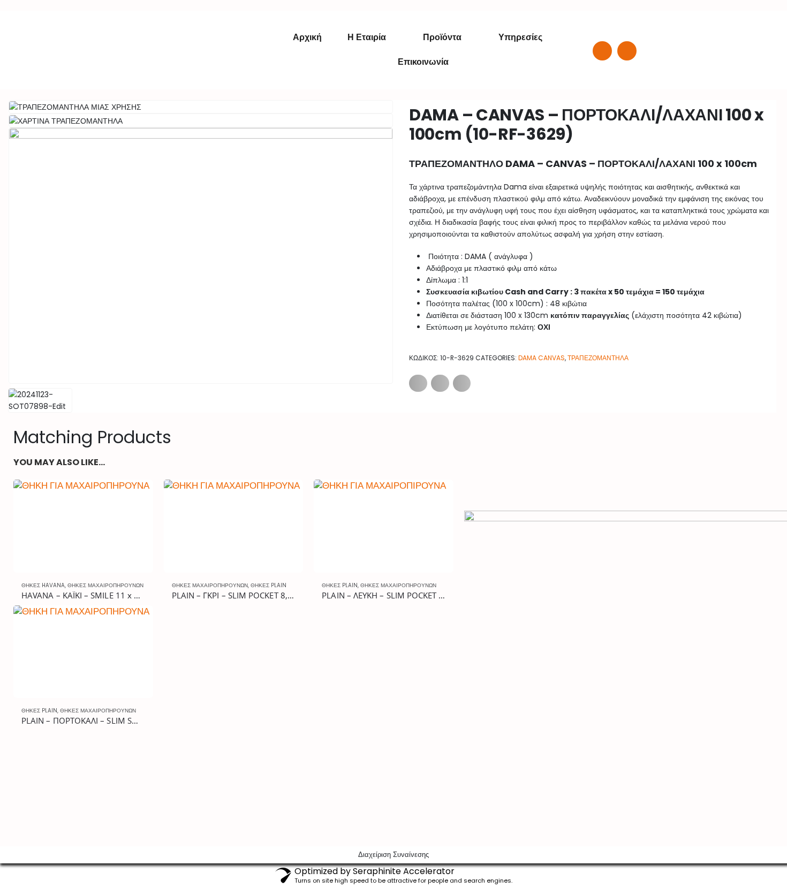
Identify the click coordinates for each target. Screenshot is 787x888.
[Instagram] (627, 50)
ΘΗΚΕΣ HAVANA (43, 585)
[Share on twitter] (440, 383)
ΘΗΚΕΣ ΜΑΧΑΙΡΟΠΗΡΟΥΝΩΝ (105, 585)
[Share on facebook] (418, 383)
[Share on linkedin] (462, 383)
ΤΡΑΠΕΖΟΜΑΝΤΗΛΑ (598, 357)
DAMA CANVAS (541, 357)
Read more (135, 497)
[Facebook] (602, 50)
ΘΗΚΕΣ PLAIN (268, 585)
